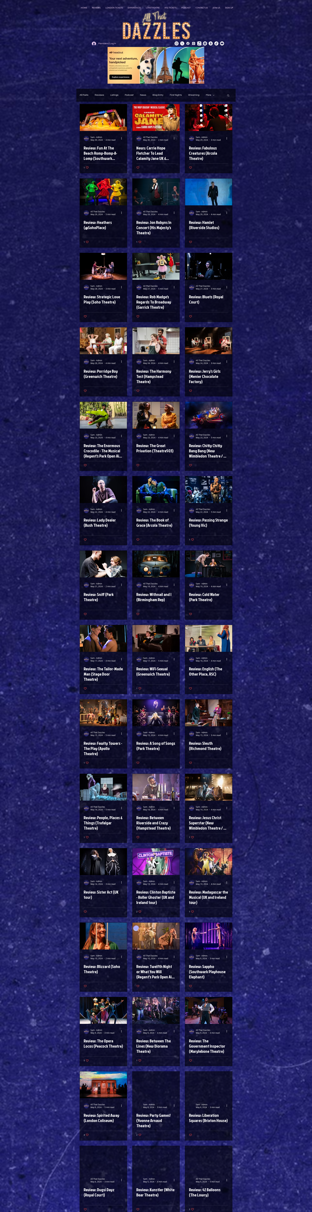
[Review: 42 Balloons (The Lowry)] (208, 1159)
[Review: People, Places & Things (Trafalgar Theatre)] (103, 787)
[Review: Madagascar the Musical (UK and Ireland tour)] (208, 861)
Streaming (193, 95)
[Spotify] (205, 43)
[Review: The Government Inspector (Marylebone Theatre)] (208, 1010)
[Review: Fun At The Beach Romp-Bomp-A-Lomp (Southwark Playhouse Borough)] (103, 117)
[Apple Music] (199, 43)
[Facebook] (188, 43)
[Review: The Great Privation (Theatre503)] (156, 415)
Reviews (99, 95)
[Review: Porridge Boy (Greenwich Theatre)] (103, 340)
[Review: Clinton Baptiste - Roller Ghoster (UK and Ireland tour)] (156, 861)
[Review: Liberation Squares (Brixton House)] (208, 1084)
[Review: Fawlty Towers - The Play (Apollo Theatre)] (103, 712)
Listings (114, 95)
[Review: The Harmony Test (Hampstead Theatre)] (156, 340)
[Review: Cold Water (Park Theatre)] (208, 564)
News (143, 95)
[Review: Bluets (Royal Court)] (208, 266)
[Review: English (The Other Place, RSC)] (208, 638)
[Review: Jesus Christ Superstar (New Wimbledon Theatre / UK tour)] (208, 787)
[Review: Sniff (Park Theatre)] (103, 564)
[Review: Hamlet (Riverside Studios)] (208, 192)
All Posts (84, 95)
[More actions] (122, 138)
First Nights (176, 95)
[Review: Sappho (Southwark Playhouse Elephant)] (208, 936)
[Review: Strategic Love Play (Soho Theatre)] (103, 266)
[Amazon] (211, 43)
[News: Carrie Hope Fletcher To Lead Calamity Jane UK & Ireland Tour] (156, 117)
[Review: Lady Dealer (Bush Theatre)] (103, 489)
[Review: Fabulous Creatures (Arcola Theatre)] (208, 117)
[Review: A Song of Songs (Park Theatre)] (156, 712)
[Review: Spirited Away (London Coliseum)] (103, 1084)
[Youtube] (222, 43)
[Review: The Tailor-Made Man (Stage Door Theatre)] (103, 638)
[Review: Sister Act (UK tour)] (103, 861)
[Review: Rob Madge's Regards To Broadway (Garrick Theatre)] (156, 266)
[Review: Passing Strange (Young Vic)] (208, 489)
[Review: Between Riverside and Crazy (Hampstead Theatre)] (156, 787)
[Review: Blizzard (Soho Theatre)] (103, 936)
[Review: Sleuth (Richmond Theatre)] (208, 712)
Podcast (129, 95)
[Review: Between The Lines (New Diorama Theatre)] (156, 1010)
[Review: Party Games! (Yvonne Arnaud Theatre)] (156, 1084)
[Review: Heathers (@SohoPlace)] (103, 192)
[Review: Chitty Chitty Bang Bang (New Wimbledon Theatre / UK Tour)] (208, 415)
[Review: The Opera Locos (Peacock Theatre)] (103, 1010)
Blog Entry (158, 95)
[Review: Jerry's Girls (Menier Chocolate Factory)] (208, 340)
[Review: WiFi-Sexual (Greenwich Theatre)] (156, 638)
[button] (228, 95)
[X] (182, 43)
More (208, 95)
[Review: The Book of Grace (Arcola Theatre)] (156, 489)
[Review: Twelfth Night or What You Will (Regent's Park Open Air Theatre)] (156, 936)
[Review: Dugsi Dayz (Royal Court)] (103, 1159)
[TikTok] (216, 43)
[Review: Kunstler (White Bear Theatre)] (156, 1159)
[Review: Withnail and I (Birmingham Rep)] (156, 564)
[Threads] (194, 43)
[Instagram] (177, 43)
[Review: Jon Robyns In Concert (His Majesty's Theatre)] (156, 192)
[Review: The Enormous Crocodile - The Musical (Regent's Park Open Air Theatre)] (103, 415)
